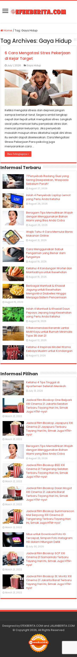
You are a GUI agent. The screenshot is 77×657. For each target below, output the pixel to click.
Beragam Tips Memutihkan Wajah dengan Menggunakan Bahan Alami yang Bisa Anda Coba (49, 216)
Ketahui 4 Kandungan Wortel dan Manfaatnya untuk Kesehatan (49, 270)
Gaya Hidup (34, 65)
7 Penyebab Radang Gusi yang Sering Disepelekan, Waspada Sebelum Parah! (47, 180)
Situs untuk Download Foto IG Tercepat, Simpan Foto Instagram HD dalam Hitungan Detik (49, 538)
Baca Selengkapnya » (18, 153)
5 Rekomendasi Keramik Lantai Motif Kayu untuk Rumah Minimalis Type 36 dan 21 (49, 332)
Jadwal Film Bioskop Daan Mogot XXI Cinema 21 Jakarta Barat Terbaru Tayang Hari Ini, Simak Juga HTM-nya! (49, 494)
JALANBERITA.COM (62, 626)
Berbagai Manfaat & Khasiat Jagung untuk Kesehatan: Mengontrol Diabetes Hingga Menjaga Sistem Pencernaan (46, 291)
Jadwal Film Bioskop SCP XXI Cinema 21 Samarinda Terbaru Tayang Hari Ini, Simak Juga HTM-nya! (49, 559)
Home (7, 30)
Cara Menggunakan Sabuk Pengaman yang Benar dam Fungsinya (46, 253)
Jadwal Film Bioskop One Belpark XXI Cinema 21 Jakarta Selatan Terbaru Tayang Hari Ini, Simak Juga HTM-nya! (49, 406)
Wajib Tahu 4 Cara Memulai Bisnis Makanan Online (49, 234)
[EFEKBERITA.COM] (38, 11)
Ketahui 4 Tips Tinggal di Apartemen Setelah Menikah (46, 384)
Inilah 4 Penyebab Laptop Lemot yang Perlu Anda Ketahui (48, 197)
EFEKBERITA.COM (32, 626)
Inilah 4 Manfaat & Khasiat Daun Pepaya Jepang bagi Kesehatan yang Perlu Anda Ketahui (48, 312)
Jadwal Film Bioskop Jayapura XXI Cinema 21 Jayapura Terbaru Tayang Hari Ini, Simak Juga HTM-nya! (49, 429)
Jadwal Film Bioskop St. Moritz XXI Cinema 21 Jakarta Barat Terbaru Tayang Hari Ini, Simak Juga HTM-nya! (49, 582)
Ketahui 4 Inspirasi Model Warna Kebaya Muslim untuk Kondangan (49, 349)
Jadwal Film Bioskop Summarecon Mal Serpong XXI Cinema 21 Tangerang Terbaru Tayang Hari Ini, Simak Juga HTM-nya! (50, 517)
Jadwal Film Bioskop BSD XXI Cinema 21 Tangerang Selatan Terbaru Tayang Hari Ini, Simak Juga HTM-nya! (47, 471)
